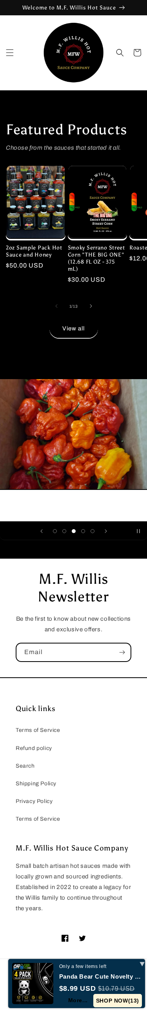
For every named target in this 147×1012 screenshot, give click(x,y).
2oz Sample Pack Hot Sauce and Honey (34, 251)
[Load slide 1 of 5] (55, 531)
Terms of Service (38, 730)
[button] (9, 52)
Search (25, 766)
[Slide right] (91, 306)
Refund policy (34, 748)
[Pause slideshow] (138, 531)
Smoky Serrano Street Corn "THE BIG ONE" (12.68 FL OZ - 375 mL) (96, 258)
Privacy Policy (34, 801)
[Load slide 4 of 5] (83, 531)
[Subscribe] (122, 652)
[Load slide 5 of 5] (92, 531)
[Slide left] (56, 306)
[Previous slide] (41, 531)
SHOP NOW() (117, 1000)
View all (73, 328)
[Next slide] (105, 531)
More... (78, 1000)
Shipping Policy (36, 783)
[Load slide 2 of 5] (64, 531)
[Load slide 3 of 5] (73, 531)
